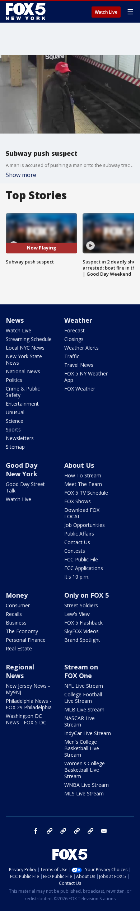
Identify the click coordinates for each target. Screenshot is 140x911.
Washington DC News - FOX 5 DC (26, 719)
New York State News (24, 359)
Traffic (71, 356)
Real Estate (19, 648)
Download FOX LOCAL (81, 513)
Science (14, 420)
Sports (13, 429)
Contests (74, 550)
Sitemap (15, 446)
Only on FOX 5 (86, 595)
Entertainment (22, 403)
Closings (74, 339)
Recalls (14, 614)
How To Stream (82, 475)
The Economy (22, 631)
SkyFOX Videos (81, 631)
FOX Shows (77, 501)
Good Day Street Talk (25, 487)
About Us (79, 465)
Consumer (18, 605)
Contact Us (77, 542)
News (15, 320)
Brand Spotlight (82, 639)
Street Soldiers (81, 605)
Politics (14, 380)
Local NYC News (25, 347)
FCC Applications (83, 568)
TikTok (63, 831)
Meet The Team (83, 484)
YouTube (77, 831)
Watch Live (106, 12)
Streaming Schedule (29, 339)
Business (16, 622)
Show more (21, 175)
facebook (36, 831)
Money (17, 595)
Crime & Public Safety (23, 391)
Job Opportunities (84, 525)
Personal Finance (26, 639)
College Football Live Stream (83, 697)
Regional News (20, 671)
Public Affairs (79, 533)
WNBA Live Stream (86, 784)
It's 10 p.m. (76, 576)
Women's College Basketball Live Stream (84, 770)
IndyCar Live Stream (87, 733)
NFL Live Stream (83, 685)
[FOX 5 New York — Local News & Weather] (26, 11)
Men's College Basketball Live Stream (81, 748)
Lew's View (77, 614)
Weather (78, 320)
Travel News (78, 364)
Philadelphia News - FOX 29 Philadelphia (29, 704)
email (104, 831)
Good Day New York (21, 469)
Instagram (49, 831)
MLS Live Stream (84, 793)
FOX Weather (79, 388)
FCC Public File (81, 559)
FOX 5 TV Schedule (86, 492)
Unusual (15, 412)
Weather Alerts (81, 347)
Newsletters (20, 438)
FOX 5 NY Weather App (86, 376)
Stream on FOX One (81, 671)
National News (23, 371)
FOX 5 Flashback (83, 622)
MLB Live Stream (84, 709)
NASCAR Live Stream (79, 721)
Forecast (74, 330)
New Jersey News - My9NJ (28, 689)
